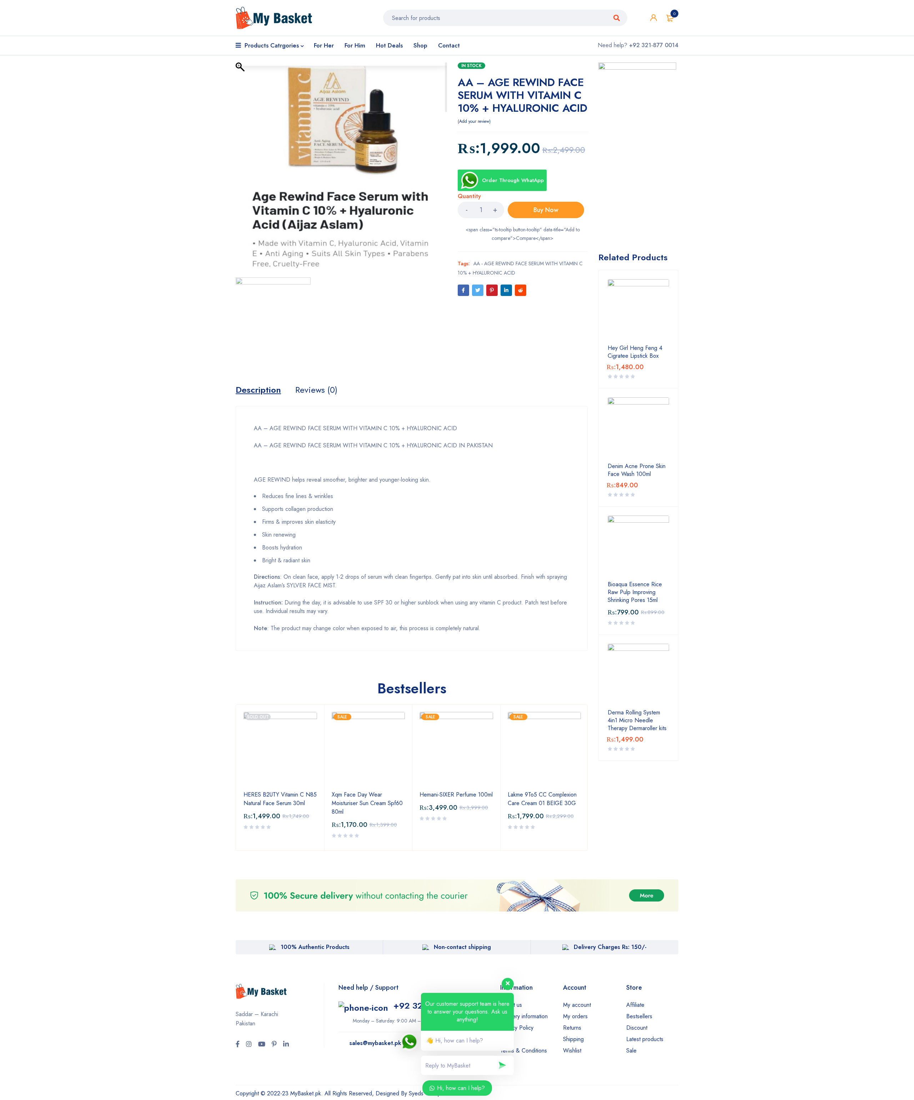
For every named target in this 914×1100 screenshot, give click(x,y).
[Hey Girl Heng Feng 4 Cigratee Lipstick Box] (638, 310)
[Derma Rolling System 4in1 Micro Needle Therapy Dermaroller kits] (638, 674)
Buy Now (545, 210)
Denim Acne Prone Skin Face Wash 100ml (637, 470)
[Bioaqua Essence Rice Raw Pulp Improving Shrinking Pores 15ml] (638, 546)
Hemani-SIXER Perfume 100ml (456, 794)
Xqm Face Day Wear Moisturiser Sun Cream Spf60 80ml (367, 803)
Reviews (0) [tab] (316, 390)
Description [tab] (258, 390)
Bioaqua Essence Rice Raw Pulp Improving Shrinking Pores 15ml (635, 592)
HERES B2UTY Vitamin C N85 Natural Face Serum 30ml (280, 798)
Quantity (469, 196)
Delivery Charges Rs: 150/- (610, 947)
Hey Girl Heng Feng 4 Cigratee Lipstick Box (635, 352)
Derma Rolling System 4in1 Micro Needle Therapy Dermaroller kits (637, 720)
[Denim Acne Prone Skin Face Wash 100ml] (638, 428)
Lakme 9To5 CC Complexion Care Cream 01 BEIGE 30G (542, 798)
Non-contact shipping (462, 947)
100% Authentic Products (315, 947)
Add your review (474, 121)
